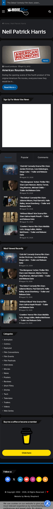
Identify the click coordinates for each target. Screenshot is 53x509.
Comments (43, 157)
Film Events (9, 356)
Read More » (10, 87)
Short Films (9, 386)
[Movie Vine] (18, 11)
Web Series (9, 411)
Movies (7, 369)
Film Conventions (11, 352)
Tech (6, 394)
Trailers (7, 402)
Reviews (7, 381)
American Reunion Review (18, 70)
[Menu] (3, 12)
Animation (8, 340)
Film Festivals (9, 361)
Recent (8, 157)
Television (8, 398)
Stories (7, 390)
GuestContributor (10, 66)
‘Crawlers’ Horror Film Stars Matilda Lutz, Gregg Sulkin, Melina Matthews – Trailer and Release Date (34, 317)
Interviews (8, 365)
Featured (8, 348)
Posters (7, 377)
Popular (24, 157)
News (6, 373)
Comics (7, 344)
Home (6, 23)
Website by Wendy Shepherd (26, 496)
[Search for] (49, 12)
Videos (7, 407)
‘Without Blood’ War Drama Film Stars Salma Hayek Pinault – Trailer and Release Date (34, 216)
